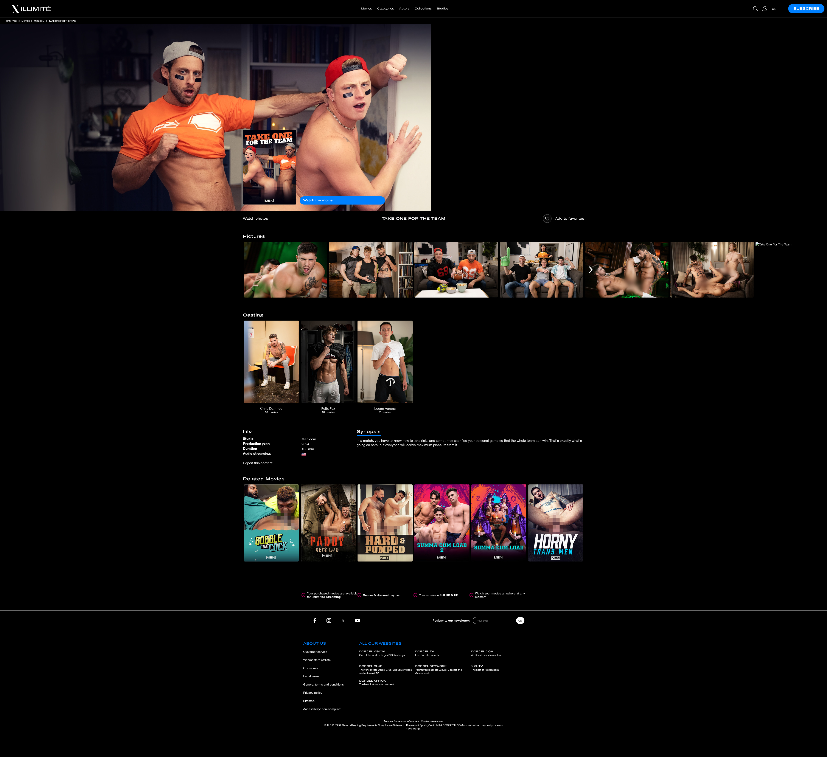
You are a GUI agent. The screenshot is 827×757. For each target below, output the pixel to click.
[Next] (591, 270)
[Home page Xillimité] (31, 8)
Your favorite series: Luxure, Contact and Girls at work (438, 670)
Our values (310, 668)
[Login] (765, 8)
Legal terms (311, 676)
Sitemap (308, 701)
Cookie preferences (432, 721)
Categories (385, 8)
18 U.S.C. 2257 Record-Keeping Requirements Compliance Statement (363, 725)
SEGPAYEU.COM (453, 725)
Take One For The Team (62, 21)
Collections (423, 8)
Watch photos (255, 218)
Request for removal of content (401, 721)
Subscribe (806, 8)
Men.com (39, 21)
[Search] (756, 8)
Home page (11, 21)
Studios (442, 8)
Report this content (257, 463)
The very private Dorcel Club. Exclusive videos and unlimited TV (385, 670)
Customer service (315, 651)
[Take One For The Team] (269, 167)
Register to (451, 620)
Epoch (423, 725)
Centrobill (434, 725)
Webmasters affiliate (317, 660)
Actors (404, 8)
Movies (366, 8)
